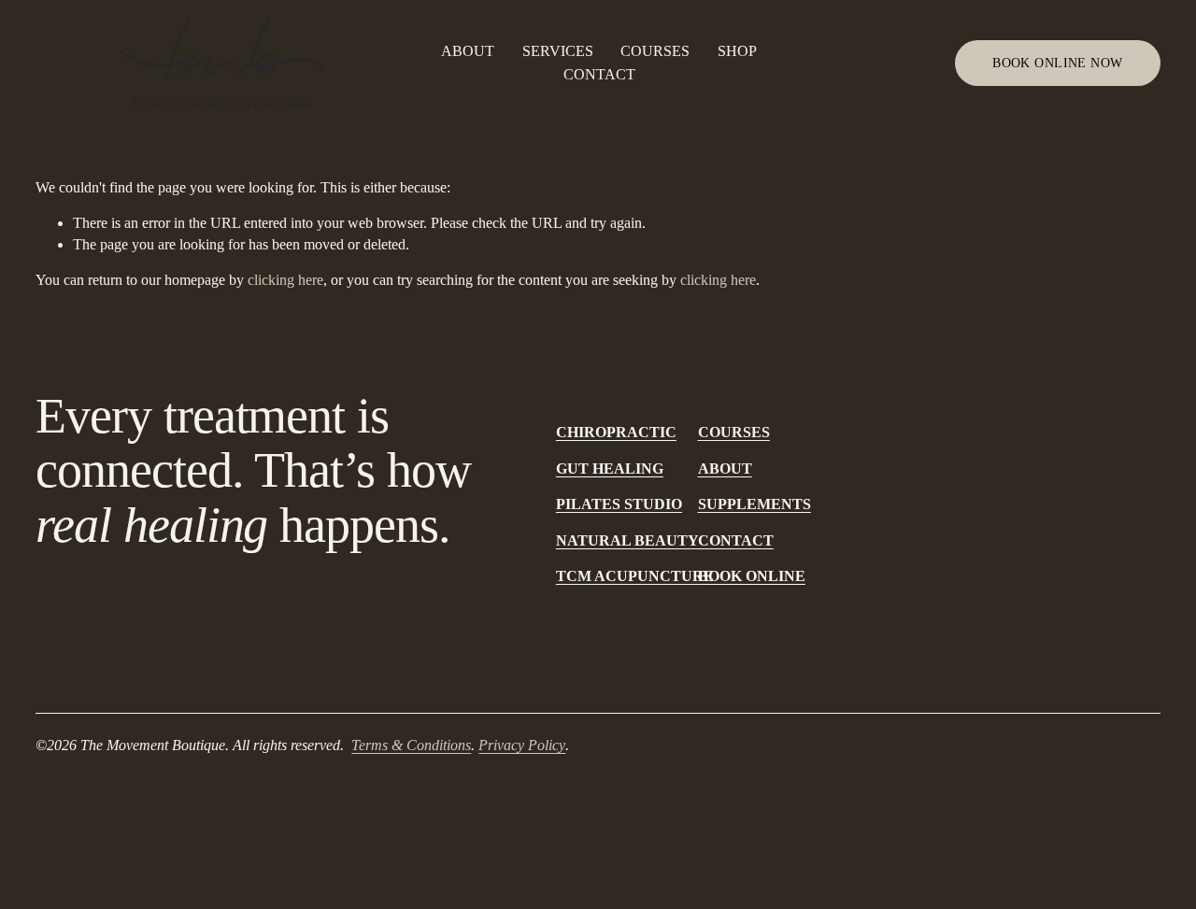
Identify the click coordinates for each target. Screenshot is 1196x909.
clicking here (285, 280)
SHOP (737, 51)
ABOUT (467, 51)
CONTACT (599, 74)
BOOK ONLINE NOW (1057, 62)
